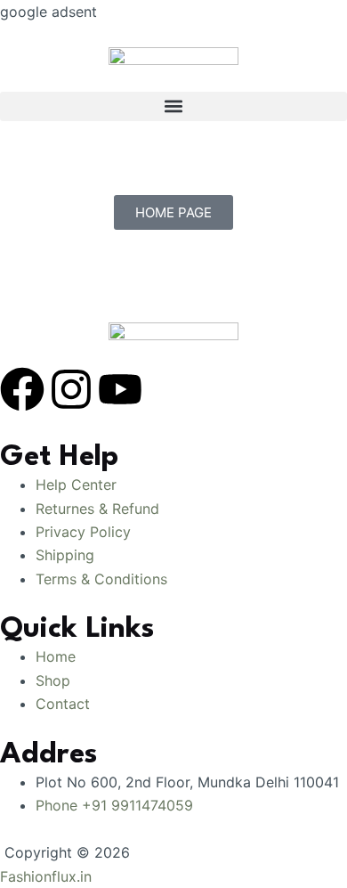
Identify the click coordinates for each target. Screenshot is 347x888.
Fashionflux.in (46, 876)
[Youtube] (120, 389)
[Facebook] (22, 389)
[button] (173, 106)
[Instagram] (71, 389)
